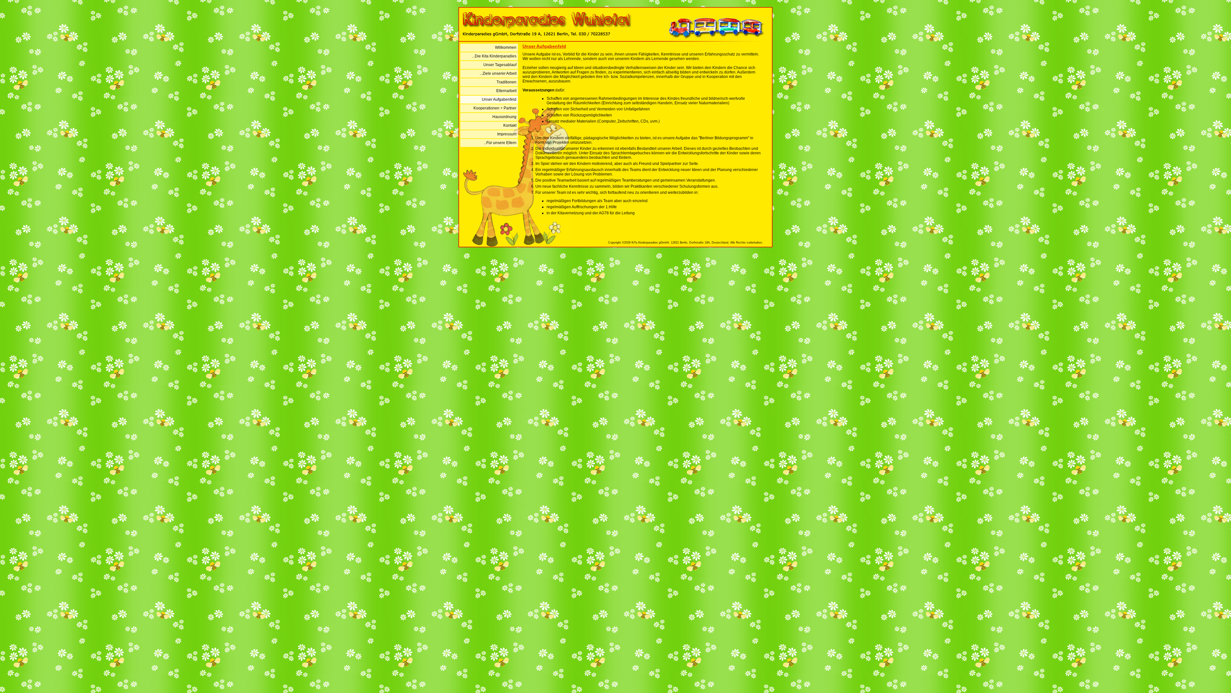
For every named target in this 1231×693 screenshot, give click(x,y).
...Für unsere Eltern (499, 143)
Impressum (506, 134)
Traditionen (506, 82)
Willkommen (505, 47)
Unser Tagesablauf (499, 65)
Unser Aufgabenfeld (499, 99)
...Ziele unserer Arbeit (498, 73)
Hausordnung (504, 117)
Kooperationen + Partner (494, 108)
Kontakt (509, 125)
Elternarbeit (506, 91)
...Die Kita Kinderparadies (494, 56)
